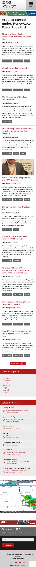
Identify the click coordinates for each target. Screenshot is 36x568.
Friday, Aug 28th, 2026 (17, 411)
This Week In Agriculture (11, 442)
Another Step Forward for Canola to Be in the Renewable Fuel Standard (17, 131)
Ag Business (18, 61)
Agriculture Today (8, 417)
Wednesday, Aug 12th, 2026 (17, 471)
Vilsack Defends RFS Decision (15, 68)
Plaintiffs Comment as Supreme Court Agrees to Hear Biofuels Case (16, 333)
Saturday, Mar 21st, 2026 (16, 453)
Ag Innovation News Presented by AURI (16, 468)
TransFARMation (8, 450)
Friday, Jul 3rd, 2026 (17, 462)
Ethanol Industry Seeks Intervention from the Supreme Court (16, 36)
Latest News (7, 61)
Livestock (6, 390)
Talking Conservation (9, 459)
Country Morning (8, 407)
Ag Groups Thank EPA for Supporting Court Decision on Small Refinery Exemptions (15, 270)
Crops (16, 153)
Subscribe (7, 545)
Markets (17, 260)
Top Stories (7, 90)
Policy (27, 61)
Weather (5, 433)
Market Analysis (8, 426)
